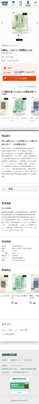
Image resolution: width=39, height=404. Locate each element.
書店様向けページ (15, 360)
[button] (1, 24)
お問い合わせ (5, 372)
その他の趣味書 (9, 334)
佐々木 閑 (5, 208)
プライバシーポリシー (17, 365)
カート (13, 5)
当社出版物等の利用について (21, 372)
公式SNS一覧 (28, 360)
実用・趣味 (23, 330)
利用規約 (4, 365)
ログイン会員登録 (27, 5)
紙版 (16, 303)
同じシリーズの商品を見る (27, 86)
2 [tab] (20, 35)
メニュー (35, 5)
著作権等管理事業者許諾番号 (28, 369)
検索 (20, 5)
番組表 (19, 393)
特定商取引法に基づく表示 (9, 369)
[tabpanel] (19, 23)
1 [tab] (18, 35)
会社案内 (4, 360)
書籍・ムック (13, 330)
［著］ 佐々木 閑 (6, 57)
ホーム (4, 330)
